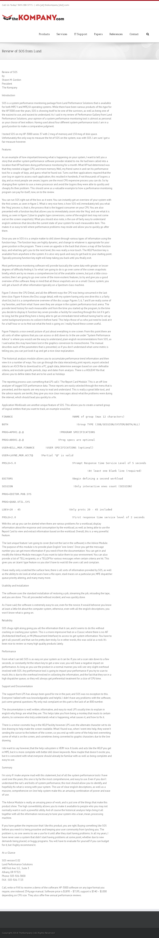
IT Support (80, 34)
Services (62, 34)
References (116, 34)
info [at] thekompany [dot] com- (53, 4)
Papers (98, 34)
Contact (134, 34)
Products (44, 34)
